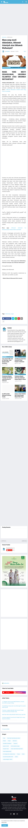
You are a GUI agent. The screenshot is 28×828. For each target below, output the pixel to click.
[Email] (21, 318)
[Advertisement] (14, 19)
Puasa (18, 754)
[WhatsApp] (16, 318)
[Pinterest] (19, 318)
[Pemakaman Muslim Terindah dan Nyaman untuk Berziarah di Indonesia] (7, 371)
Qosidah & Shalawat (7, 743)
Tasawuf (15, 743)
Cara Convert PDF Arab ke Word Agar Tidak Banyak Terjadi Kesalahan (7, 361)
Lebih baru (3, 540)
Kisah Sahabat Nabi (7, 751)
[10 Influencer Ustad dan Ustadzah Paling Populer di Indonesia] (20, 354)
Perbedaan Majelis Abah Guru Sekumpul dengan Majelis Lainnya (20, 378)
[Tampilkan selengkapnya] (3, 321)
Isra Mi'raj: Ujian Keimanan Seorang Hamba (6, 395)
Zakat (16, 756)
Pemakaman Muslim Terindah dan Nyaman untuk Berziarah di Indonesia (7, 378)
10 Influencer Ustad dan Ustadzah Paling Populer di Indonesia (20, 360)
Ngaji (12, 313)
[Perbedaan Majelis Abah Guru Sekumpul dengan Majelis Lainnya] (20, 371)
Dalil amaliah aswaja (15, 746)
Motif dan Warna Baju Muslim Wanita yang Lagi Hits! (14, 714)
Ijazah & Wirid (6, 746)
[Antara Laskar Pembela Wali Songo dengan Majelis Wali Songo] (20, 389)
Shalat (4, 740)
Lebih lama (24, 540)
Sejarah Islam (6, 748)
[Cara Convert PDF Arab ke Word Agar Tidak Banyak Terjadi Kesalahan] (7, 354)
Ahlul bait (15, 740)
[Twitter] (13, 318)
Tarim (23, 754)
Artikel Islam (9, 37)
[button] (1, 2)
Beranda (4, 37)
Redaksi (10, 328)
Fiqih (4, 738)
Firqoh (9, 740)
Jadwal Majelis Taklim (7, 759)
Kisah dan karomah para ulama (13, 738)
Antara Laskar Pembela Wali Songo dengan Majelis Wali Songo (20, 395)
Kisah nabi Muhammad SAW (17, 748)
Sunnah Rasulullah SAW (8, 756)
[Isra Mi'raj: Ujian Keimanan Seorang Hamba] (7, 389)
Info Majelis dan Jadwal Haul (9, 754)
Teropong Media (5, 729)
